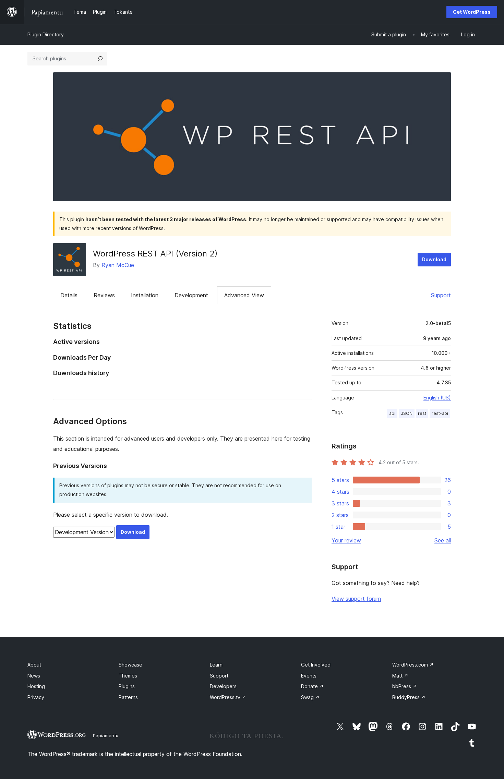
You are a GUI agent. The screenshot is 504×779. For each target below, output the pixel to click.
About (34, 665)
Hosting (36, 686)
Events (308, 676)
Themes (128, 676)
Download (434, 259)
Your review (346, 540)
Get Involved (316, 665)
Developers (223, 686)
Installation (144, 295)
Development (191, 295)
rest (422, 413)
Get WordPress (472, 12)
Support (441, 295)
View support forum (356, 598)
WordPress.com (413, 665)
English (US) (437, 397)
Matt (400, 676)
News (33, 676)
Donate (312, 686)
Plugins (127, 686)
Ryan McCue (117, 265)
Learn (216, 665)
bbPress (404, 686)
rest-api (440, 413)
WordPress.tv (228, 697)
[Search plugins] (100, 58)
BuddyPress (408, 697)
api (392, 413)
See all (442, 540)
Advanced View (244, 295)
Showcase (130, 665)
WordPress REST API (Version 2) (155, 254)
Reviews (104, 295)
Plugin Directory (45, 34)
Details (68, 295)
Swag (310, 697)
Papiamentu (105, 735)
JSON (406, 413)
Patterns (128, 697)
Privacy (35, 697)
